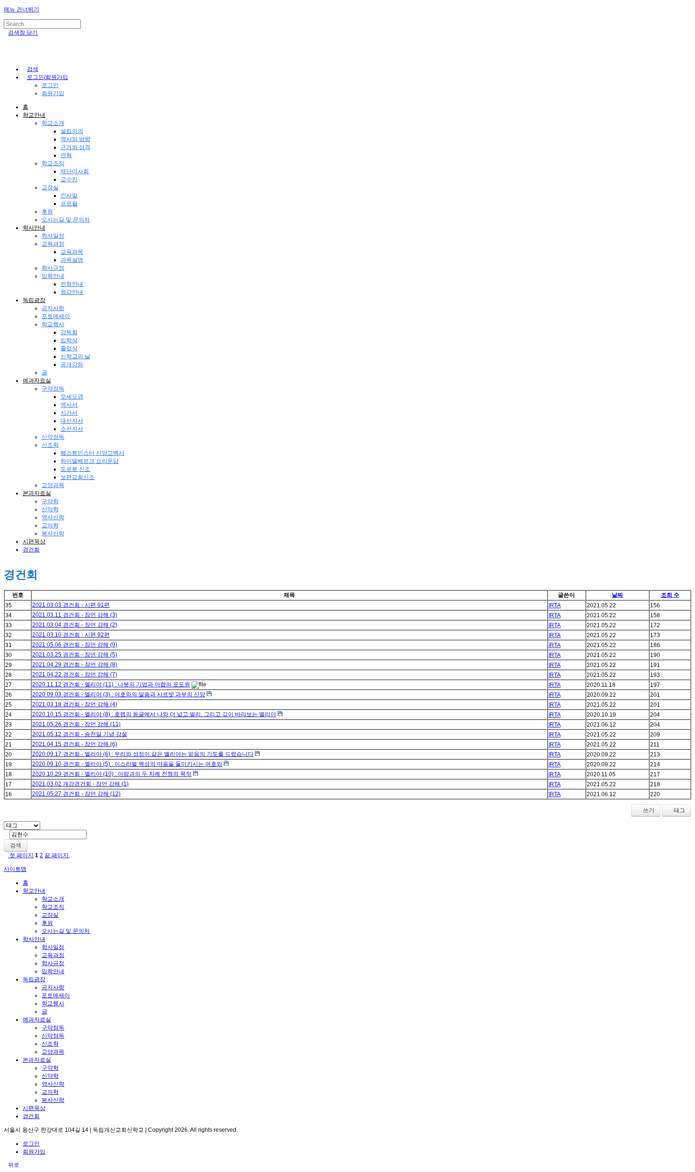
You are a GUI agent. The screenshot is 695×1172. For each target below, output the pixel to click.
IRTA (554, 605)
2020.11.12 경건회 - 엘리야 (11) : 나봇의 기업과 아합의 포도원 (111, 684)
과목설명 (72, 260)
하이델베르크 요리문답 (90, 461)
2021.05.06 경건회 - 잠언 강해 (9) (74, 644)
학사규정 (53, 268)
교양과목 (53, 485)
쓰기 (648, 810)
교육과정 (53, 243)
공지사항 (53, 308)
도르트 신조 (75, 469)
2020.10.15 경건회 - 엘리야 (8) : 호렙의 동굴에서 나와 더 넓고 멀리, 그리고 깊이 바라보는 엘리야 (154, 714)
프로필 (69, 203)
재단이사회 (75, 171)
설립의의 (72, 131)
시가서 (69, 412)
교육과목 (72, 252)
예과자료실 (37, 380)
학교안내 (34, 115)
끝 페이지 (57, 855)
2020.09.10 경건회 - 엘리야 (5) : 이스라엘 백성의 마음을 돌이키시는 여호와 (127, 764)
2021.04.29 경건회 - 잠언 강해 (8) (74, 664)
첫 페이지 (21, 855)
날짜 (617, 595)
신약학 (50, 509)
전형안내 (72, 284)
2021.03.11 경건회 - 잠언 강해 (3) (74, 615)
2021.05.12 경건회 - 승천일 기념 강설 (79, 734)
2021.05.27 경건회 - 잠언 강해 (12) (76, 793)
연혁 (66, 155)
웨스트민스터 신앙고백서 (92, 453)
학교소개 (53, 123)
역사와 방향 (75, 139)
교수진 (69, 179)
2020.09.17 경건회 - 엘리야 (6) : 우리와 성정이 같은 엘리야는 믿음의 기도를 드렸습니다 (142, 754)
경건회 (31, 549)
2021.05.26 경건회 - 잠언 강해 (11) (76, 724)
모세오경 (72, 396)
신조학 (50, 445)
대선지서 (72, 420)
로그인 (50, 85)
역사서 (69, 404)
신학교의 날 (75, 356)
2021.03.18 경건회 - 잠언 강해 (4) (74, 704)
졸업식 (69, 348)
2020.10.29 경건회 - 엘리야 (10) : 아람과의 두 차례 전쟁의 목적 (111, 774)
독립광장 (34, 300)
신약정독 (53, 437)
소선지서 (72, 429)
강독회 (69, 332)
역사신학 (53, 517)
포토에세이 (56, 316)
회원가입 (53, 93)
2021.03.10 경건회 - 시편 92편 (71, 634)
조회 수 (670, 595)
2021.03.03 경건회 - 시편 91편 (71, 605)
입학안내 (53, 276)
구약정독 (53, 388)
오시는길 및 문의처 (66, 219)
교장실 (50, 187)
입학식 (69, 340)
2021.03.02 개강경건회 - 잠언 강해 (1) (80, 784)
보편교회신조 (78, 477)
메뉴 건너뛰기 (21, 9)
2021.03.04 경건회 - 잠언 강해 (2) (74, 625)
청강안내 (72, 292)
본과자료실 (37, 493)
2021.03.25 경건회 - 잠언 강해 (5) (74, 654)
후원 (47, 211)
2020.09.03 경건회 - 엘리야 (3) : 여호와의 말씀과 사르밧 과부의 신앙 (118, 694)
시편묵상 (34, 541)
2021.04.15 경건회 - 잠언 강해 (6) (74, 744)
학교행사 (53, 324)
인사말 (69, 195)
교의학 (50, 525)
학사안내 (34, 227)
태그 (678, 810)
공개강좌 (72, 364)
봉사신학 (53, 533)
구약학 (50, 501)
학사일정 (53, 235)
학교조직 (53, 163)
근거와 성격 (75, 147)
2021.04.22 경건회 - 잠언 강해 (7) (74, 674)
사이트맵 (15, 869)
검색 (15, 845)
